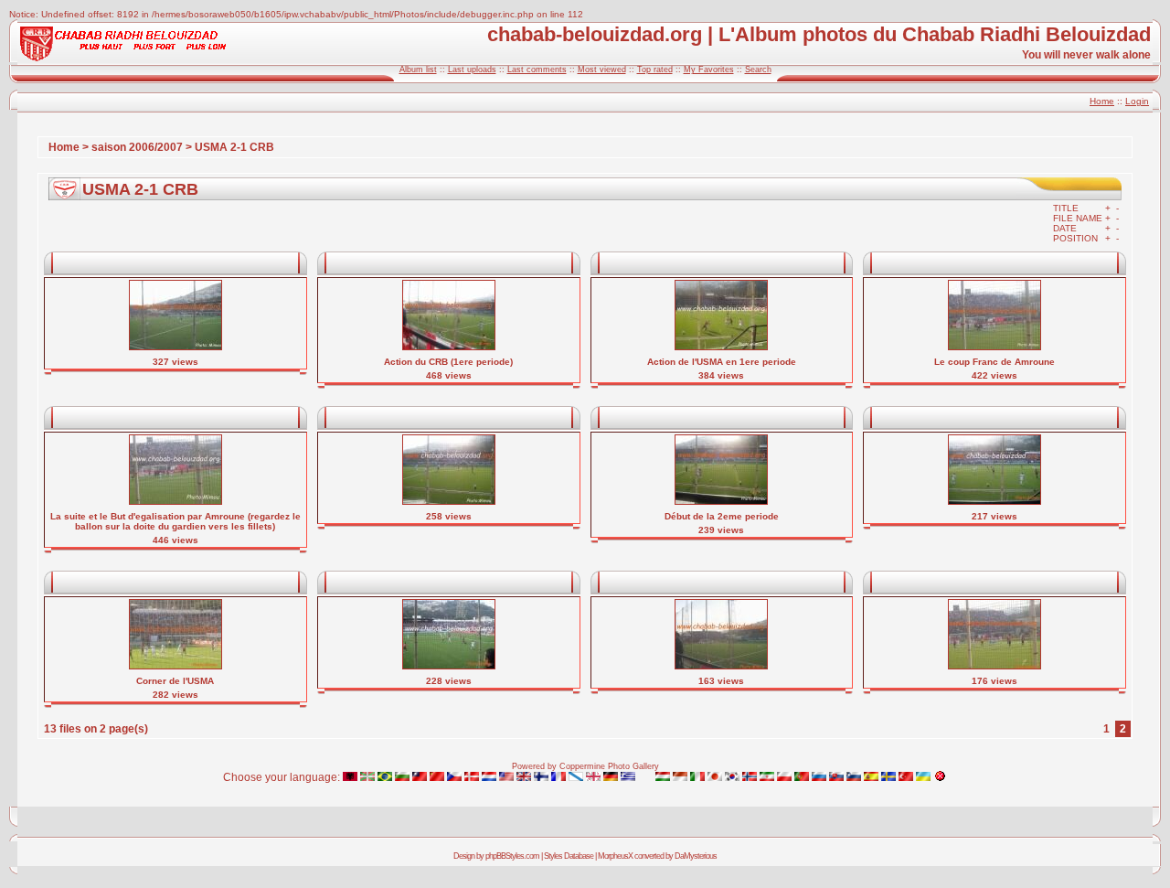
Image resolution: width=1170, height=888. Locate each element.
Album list (418, 69)
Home (1102, 101)
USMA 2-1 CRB (234, 147)
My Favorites (709, 69)
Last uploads (472, 69)
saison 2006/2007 (137, 147)
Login (1137, 101)
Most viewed (602, 69)
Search (758, 69)
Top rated (655, 69)
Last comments (537, 69)
